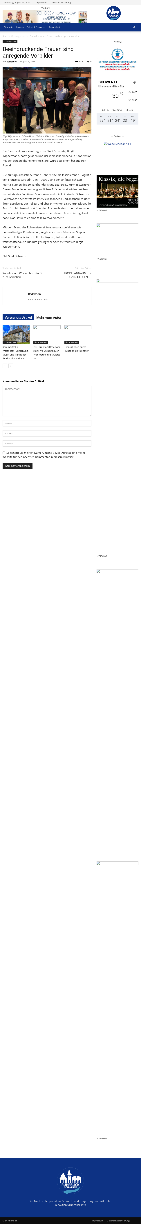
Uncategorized (18, 36)
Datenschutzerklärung (60, 2)
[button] (134, 27)
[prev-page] (5, 366)
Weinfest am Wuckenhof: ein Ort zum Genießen (23, 275)
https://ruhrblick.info (38, 299)
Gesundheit (54, 27)
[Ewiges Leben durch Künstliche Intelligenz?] (77, 334)
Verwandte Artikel (18, 317)
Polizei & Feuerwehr (36, 27)
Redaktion (12, 61)
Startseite (8, 27)
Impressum (41, 2)
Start (5, 36)
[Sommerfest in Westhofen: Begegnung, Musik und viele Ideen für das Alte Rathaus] (16, 334)
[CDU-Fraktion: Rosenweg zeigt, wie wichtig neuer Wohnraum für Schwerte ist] (46, 334)
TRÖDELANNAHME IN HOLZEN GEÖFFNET (77, 275)
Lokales (20, 27)
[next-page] (10, 366)
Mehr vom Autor (49, 317)
